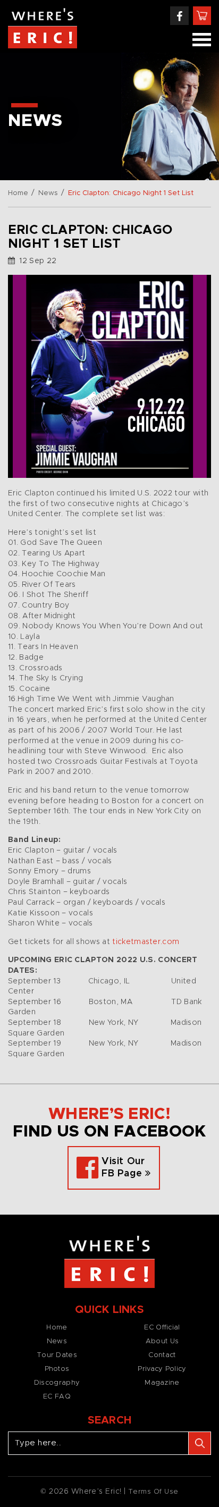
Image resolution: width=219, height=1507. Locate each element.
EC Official (162, 1327)
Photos (57, 1369)
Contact (161, 1355)
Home (18, 193)
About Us (162, 1341)
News (48, 193)
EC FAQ (57, 1396)
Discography (57, 1382)
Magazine (162, 1382)
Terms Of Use (153, 1491)
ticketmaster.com (145, 942)
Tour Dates (57, 1355)
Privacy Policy (162, 1369)
